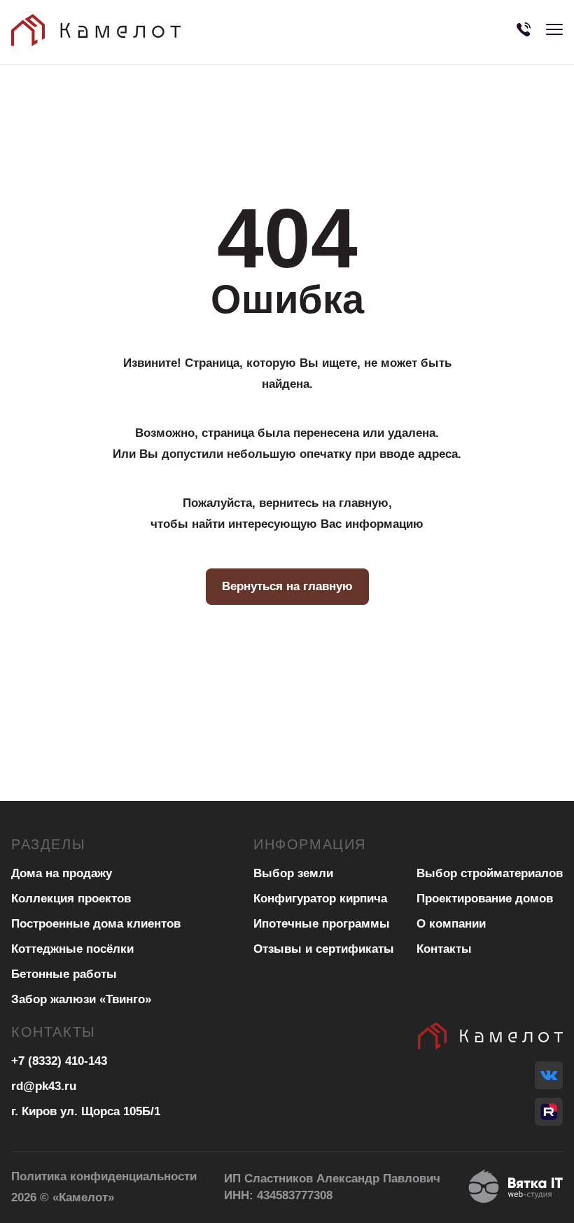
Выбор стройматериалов (489, 873)
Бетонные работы (64, 974)
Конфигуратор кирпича (320, 898)
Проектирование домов (484, 898)
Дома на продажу (61, 873)
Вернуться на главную (287, 586)
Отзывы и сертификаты (323, 949)
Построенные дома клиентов (96, 923)
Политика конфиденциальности (104, 1176)
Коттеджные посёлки (72, 949)
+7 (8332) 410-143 (59, 1061)
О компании (451, 923)
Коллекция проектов (71, 898)
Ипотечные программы (321, 923)
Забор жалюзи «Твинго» (81, 999)
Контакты (444, 949)
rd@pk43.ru (43, 1086)
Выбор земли (293, 873)
